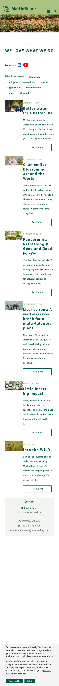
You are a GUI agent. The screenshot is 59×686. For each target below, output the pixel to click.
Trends (10, 93)
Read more (37, 147)
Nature (44, 82)
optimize (10, 657)
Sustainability (33, 88)
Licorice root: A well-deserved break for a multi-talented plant (37, 319)
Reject (29, 681)
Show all (24, 93)
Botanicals (34, 77)
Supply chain (13, 88)
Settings (22, 673)
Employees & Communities (20, 82)
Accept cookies (14, 681)
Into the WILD (36, 450)
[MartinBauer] (21, 8)
